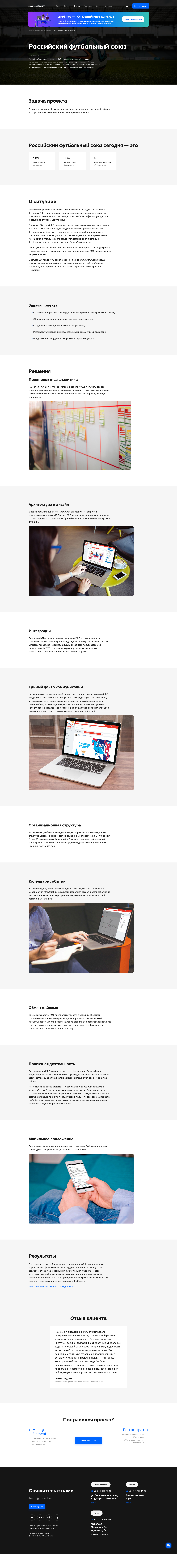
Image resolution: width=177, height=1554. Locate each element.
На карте (94, 1502)
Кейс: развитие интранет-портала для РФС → (52, 1286)
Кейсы (77, 6)
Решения (88, 6)
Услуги (67, 6)
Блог (98, 6)
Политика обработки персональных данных (43, 1526)
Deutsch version (44, 1533)
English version (34, 1533)
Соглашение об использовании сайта (41, 1528)
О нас (57, 6)
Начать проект (140, 6)
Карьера (108, 6)
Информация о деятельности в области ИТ (43, 1531)
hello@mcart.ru (40, 1498)
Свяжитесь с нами (88, 1440)
